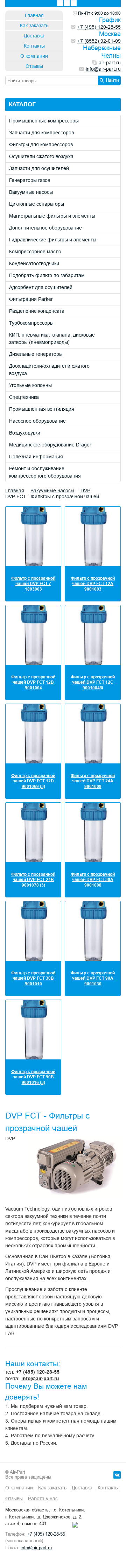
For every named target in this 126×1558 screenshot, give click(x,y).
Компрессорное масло (35, 251)
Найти (112, 80)
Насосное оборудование (37, 421)
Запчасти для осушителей (39, 168)
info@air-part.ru (40, 1378)
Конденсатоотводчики (34, 263)
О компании (34, 56)
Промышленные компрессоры (44, 121)
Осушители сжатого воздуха (41, 156)
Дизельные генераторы (36, 354)
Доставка (34, 35)
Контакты (34, 46)
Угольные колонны (30, 385)
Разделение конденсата (36, 311)
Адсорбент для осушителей (40, 287)
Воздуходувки (24, 433)
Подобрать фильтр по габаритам (47, 275)
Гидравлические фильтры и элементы (52, 239)
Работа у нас (43, 1498)
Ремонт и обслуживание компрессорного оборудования (45, 472)
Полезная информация (36, 456)
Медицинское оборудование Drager (50, 444)
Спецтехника (24, 397)
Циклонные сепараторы (36, 204)
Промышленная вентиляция (41, 409)
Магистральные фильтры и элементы (52, 216)
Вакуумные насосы (31, 192)
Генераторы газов (29, 180)
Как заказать (34, 25)
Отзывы (34, 66)
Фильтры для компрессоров (41, 144)
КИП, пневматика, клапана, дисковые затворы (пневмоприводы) (52, 338)
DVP (85, 490)
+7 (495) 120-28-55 (37, 1371)
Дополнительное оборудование (45, 228)
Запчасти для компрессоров (41, 132)
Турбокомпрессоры (31, 323)
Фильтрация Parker (31, 299)
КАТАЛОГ (22, 104)
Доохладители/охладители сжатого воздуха (49, 369)
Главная (34, 15)
